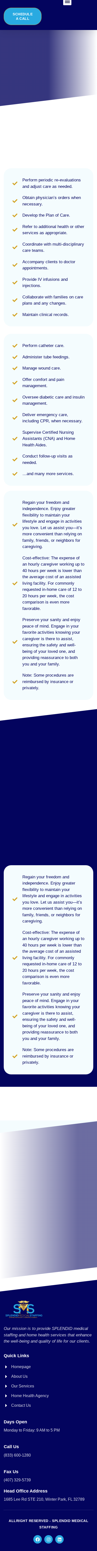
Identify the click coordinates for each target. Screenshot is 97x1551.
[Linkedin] (59, 1539)
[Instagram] (48, 1539)
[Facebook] (37, 1539)
